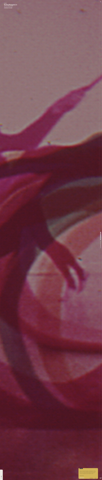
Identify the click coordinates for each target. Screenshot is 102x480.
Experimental (81, 468)
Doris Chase (8, 7)
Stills (1, 476)
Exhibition (91, 477)
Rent (95, 477)
